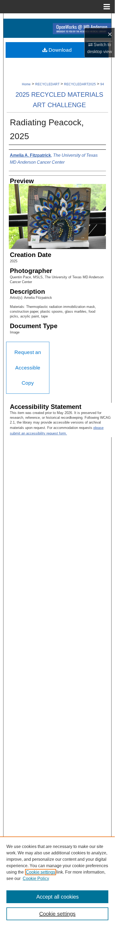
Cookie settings (40, 872)
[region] (57, 881)
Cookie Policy (36, 878)
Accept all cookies (57, 897)
